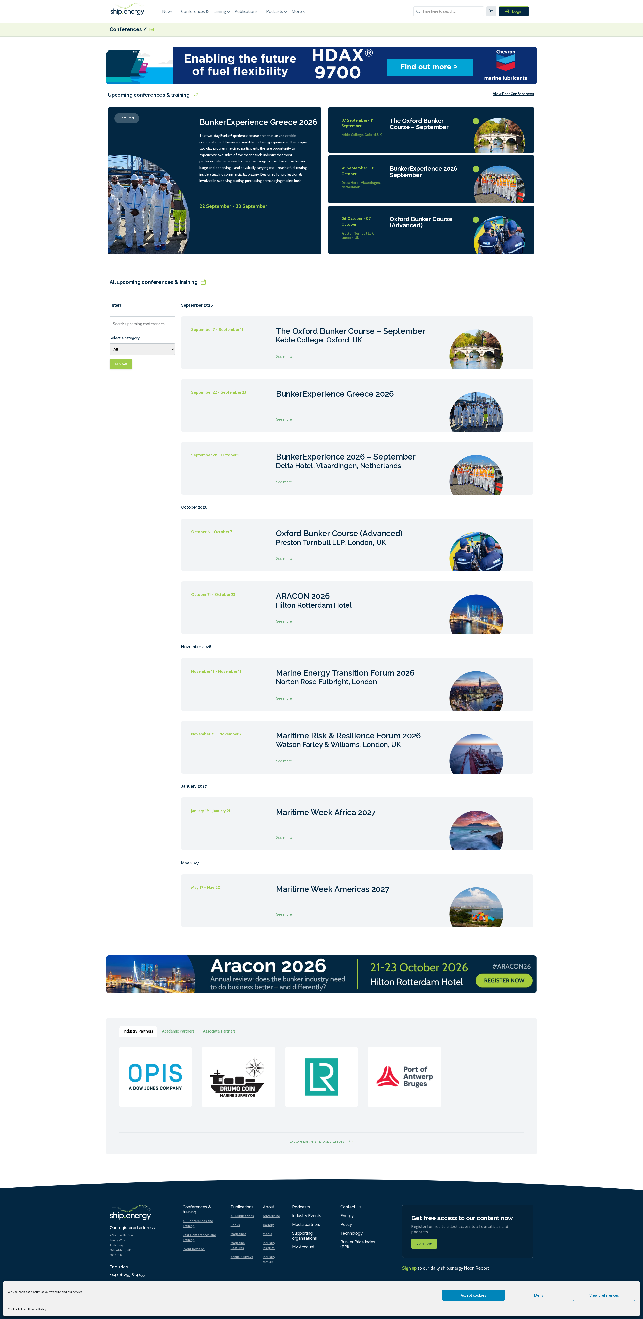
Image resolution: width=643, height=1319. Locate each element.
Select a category (125, 338)
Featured (127, 118)
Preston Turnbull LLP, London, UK (357, 235)
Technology (351, 1233)
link (155, 1072)
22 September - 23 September (233, 206)
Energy (347, 1215)
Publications (246, 11)
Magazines (238, 1234)
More (297, 11)
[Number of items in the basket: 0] (491, 11)
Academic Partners (178, 1031)
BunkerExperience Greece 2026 (258, 122)
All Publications (242, 1216)
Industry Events (306, 1215)
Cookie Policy (17, 1309)
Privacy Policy (37, 1309)
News (167, 11)
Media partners (306, 1224)
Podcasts (274, 11)
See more (357, 342)
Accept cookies (473, 1295)
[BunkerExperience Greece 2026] (150, 188)
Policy (346, 1224)
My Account (303, 1247)
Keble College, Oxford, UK (361, 134)
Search (121, 364)
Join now (424, 1244)
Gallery (268, 1225)
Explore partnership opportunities (317, 1141)
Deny (538, 1295)
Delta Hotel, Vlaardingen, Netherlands (361, 184)
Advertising (271, 1216)
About (269, 1207)
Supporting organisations (304, 1236)
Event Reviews (194, 1249)
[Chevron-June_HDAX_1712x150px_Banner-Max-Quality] (321, 65)
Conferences (126, 29)
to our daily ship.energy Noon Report (445, 1268)
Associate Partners (219, 1031)
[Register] (514, 11)
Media (267, 1234)
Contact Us (350, 1207)
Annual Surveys (242, 1257)
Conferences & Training (203, 11)
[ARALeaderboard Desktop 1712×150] (321, 973)
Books (235, 1225)
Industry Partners (138, 1031)
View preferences (604, 1295)
